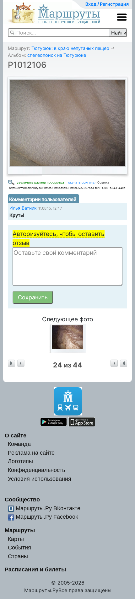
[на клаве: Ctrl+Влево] (20, 363)
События (19, 547)
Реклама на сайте (31, 452)
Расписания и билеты (35, 569)
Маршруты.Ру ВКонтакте (48, 508)
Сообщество (22, 499)
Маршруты (20, 530)
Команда (19, 444)
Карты (16, 539)
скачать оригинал (82, 182)
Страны (18, 556)
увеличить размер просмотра (41, 182)
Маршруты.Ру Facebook (47, 516)
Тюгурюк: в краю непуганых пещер (70, 48)
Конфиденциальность (36, 470)
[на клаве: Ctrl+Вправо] (114, 363)
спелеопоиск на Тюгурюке (56, 55)
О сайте (15, 435)
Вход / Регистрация (107, 4)
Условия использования (39, 478)
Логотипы (20, 461)
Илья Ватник (23, 208)
